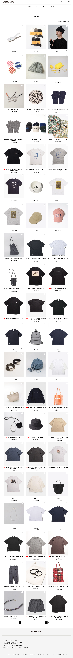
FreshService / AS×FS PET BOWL (35, 199)
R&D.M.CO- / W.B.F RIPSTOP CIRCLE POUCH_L (58, 139)
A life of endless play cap (36, 139)
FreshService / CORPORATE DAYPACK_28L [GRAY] (36, 348)
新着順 (68, 21)
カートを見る (8, 654)
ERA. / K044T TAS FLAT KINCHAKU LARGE (13, 258)
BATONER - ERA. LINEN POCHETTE (14, 437)
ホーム (4, 11)
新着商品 (29, 6)
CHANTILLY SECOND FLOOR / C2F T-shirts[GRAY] (58, 169)
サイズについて (41, 654)
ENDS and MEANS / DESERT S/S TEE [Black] (36, 288)
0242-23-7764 (9, 645)
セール (52, 6)
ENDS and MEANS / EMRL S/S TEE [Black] (59, 288)
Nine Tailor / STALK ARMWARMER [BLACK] (58, 50)
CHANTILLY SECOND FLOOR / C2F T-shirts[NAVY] (13, 199)
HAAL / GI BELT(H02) (13, 377)
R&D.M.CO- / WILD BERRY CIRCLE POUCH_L (35, 109)
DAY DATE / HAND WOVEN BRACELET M (36, 586)
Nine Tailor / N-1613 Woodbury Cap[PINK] (59, 228)
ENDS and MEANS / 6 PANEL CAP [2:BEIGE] (36, 228)
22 (48, 622)
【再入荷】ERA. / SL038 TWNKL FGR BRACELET (13, 526)
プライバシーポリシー (51, 654)
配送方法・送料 (32, 654)
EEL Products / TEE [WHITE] (58, 199)
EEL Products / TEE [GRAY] (13, 228)
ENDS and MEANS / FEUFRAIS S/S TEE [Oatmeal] (58, 467)
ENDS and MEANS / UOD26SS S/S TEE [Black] (14, 318)
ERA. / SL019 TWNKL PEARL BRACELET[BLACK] (13, 616)
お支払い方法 (24, 654)
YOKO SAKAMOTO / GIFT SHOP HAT (37, 437)
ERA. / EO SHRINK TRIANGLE (13, 109)
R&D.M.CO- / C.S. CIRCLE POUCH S (13, 79)
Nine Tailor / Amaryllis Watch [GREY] (36, 79)
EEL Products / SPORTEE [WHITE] (58, 377)
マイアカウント (16, 654)
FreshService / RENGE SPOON (14, 50)
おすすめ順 (60, 21)
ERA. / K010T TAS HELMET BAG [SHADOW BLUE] (36, 377)
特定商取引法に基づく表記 (62, 654)
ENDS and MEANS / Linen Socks (36, 50)
